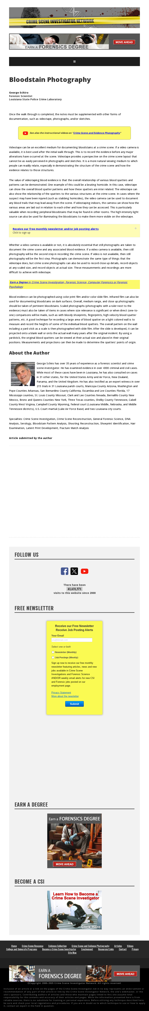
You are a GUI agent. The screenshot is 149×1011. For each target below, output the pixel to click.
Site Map (72, 952)
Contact (123, 949)
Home (14, 946)
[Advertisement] (74, 489)
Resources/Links (106, 949)
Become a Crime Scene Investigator (59, 949)
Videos (130, 946)
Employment (87, 949)
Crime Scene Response (32, 946)
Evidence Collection (57, 946)
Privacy (135, 949)
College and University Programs (21, 949)
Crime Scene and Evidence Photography (96, 132)
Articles (118, 946)
